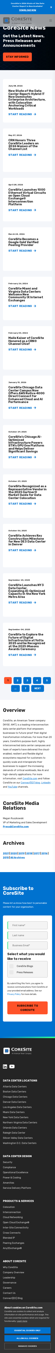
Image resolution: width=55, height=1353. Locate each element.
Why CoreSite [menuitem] (10, 1267)
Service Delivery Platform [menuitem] (17, 1188)
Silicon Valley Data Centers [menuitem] (18, 1138)
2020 (14, 853)
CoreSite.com (30, 778)
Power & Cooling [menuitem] (12, 1177)
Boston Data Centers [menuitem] (14, 1091)
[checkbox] (27, 969)
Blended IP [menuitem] (9, 1237)
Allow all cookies (27, 1338)
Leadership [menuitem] (9, 1277)
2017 (37, 853)
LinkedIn (46, 782)
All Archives (17, 857)
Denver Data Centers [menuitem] (14, 1102)
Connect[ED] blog (30, 782)
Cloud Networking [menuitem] (13, 1217)
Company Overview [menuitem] (13, 1272)
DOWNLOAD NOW (27, 10)
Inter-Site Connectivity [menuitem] (16, 1227)
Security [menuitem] (7, 1162)
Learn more (22, 1321)
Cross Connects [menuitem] (11, 1232)
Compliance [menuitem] (9, 1167)
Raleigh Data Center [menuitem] (14, 1132)
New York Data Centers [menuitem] (15, 1117)
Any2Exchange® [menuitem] (12, 1248)
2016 (44, 853)
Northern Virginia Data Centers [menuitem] (20, 1122)
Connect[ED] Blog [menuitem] (13, 1298)
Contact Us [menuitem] (9, 1293)
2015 (6, 857)
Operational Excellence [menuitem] (15, 1172)
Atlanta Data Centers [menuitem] (15, 1086)
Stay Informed (17, 56)
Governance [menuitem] (9, 1282)
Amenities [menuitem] (8, 1182)
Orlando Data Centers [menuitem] (15, 1127)
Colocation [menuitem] (9, 1207)
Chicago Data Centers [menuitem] (15, 1096)
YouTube (12, 786)
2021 (6, 853)
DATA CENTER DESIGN (17, 1156)
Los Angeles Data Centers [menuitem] (17, 1107)
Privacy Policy (14, 994)
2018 (29, 853)
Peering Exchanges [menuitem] (13, 1243)
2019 (22, 853)
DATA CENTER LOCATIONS (20, 1080)
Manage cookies (27, 1346)
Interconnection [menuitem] (12, 1212)
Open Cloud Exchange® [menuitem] (16, 1222)
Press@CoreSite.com (16, 826)
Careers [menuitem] (7, 1287)
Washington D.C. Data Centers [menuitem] (19, 1143)
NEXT (37, 688)
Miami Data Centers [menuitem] (13, 1112)
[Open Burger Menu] (51, 20)
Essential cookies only (27, 1330)
